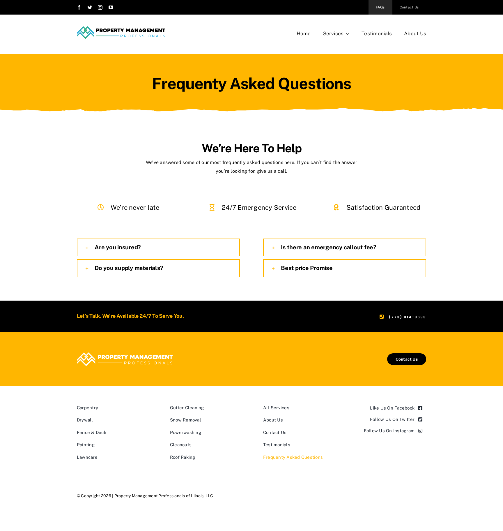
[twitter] (89, 7)
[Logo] (121, 28)
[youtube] (111, 7)
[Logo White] (125, 351)
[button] (158, 247)
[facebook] (79, 7)
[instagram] (100, 7)
